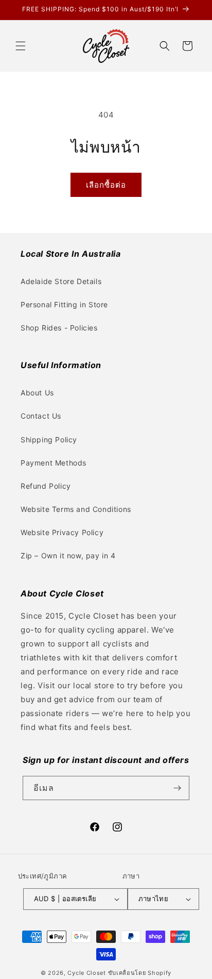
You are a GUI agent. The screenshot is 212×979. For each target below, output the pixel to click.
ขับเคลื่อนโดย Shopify (140, 972)
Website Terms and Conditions (76, 509)
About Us (37, 392)
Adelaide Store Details (61, 281)
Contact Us (41, 415)
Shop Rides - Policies (59, 327)
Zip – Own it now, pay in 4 (68, 555)
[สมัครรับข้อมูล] (177, 788)
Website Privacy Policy (62, 532)
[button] (20, 46)
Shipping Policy (49, 439)
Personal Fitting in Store (64, 304)
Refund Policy (46, 486)
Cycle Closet (86, 972)
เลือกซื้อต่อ (106, 185)
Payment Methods (53, 462)
